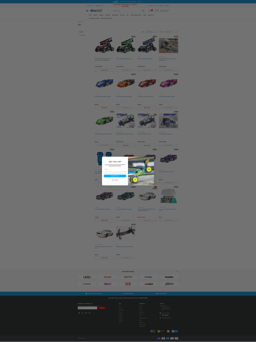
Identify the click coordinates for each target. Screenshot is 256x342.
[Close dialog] (152, 158)
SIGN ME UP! (115, 176)
